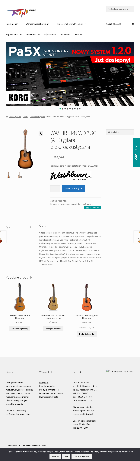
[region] (70, 76)
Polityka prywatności (49, 389)
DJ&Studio (31, 34)
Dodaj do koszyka (73, 188)
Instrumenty (12, 23)
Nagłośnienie (12, 34)
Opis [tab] (8, 227)
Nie (66, 456)
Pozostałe (65, 34)
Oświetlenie (50, 34)
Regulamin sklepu (47, 386)
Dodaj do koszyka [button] (53, 328)
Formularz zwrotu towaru (51, 393)
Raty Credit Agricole (48, 396)
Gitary (25, 116)
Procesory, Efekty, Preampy (70, 23)
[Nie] (136, 454)
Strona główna (15, 116)
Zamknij (55, 456)
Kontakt (79, 34)
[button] (10, 74)
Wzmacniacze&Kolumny (37, 23)
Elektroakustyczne (37, 116)
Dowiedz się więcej (20, 328)
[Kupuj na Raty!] (92, 207)
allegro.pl (43, 382)
